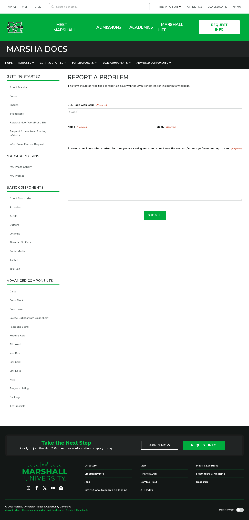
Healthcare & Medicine (210, 474)
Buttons (14, 225)
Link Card (15, 362)
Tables (14, 260)
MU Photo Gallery (21, 167)
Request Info (203, 445)
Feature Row (17, 335)
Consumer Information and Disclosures (43, 510)
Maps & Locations (207, 466)
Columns (15, 234)
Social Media (17, 251)
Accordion (15, 207)
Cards (13, 291)
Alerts (13, 216)
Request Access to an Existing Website (28, 133)
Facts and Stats (19, 327)
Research (202, 482)
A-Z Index (146, 490)
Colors (13, 96)
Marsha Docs (37, 49)
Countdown (16, 309)
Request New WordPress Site (28, 122)
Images (14, 105)
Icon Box (15, 353)
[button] (169, 7)
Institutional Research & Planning (106, 490)
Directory (91, 466)
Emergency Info (94, 474)
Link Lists (15, 371)
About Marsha (18, 87)
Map (12, 379)
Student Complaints (77, 510)
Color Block (16, 300)
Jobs (87, 482)
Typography (17, 114)
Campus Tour (148, 482)
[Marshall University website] (15, 27)
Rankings (15, 397)
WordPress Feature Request (27, 144)
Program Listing (19, 388)
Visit (143, 466)
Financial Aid (148, 474)
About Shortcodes (21, 198)
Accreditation (12, 510)
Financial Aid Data (20, 242)
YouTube (15, 269)
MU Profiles (17, 176)
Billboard (15, 344)
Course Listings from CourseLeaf (29, 318)
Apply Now (159, 445)
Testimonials (17, 406)
